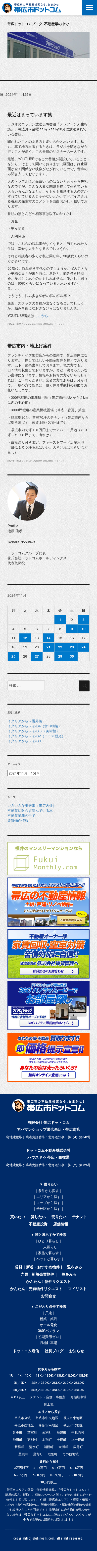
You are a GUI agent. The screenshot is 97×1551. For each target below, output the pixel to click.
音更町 (17, 1432)
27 (37, 656)
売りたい (58, 1217)
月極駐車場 (78, 1397)
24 (84, 646)
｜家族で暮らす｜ (48, 1253)
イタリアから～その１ (24, 740)
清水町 (34, 1447)
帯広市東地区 (73, 1418)
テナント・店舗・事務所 (47, 1397)
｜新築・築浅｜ (48, 1319)
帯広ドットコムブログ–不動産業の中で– (39, 23)
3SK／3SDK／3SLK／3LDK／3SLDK (57, 1390)
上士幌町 (77, 1440)
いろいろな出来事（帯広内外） (40, 324)
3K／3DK (19, 1390)
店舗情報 (60, 1224)
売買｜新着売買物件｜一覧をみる (49, 1274)
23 (72, 646)
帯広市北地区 (73, 1425)
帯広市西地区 (24, 1425)
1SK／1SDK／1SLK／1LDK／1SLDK (62, 1375)
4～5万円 (58, 1468)
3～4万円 (40, 1468)
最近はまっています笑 (29, 114)
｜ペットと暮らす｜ (48, 1259)
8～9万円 (56, 1475)
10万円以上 (48, 1482)
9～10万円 (75, 1475)
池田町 (17, 1440)
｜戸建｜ (48, 1313)
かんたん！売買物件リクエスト (36, 1289)
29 (60, 656)
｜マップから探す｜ (48, 1203)
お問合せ (48, 1296)
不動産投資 (38, 1224)
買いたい (17, 1217)
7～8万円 (38, 1475)
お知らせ (76, 1351)
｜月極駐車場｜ (48, 1343)
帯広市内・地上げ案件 (29, 345)
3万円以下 (21, 1468)
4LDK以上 (18, 1397)
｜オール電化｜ (48, 1325)
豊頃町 (23, 1454)
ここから (41, 315)
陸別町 (52, 1454)
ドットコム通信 (26, 1351)
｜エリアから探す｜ (48, 1197)
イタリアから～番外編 (24, 720)
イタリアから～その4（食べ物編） (34, 725)
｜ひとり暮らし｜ (48, 1241)
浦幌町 (48, 1447)
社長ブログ (54, 1351)
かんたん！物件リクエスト (48, 1281)
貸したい (38, 1217)
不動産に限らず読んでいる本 (30, 810)
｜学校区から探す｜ (48, 1209)
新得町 (19, 1447)
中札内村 (77, 1432)
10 (84, 628)
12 (25, 637)
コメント (60, 324)
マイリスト (77, 1289)
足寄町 (38, 1454)
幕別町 (47, 1432)
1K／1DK (24, 1375)
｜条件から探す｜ (48, 1191)
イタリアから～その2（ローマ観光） (36, 735)
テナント (79, 1217)
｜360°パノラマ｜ (48, 1331)
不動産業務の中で (21, 815)
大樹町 (63, 1447)
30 (72, 656)
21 (48, 646)
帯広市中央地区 (47, 1418)
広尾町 (78, 1447)
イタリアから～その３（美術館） (33, 730)
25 (13, 656)
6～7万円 (20, 1475)
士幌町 (61, 1440)
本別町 (47, 1440)
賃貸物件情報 (17, 820)
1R (11, 1375)
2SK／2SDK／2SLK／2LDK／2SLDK (57, 1383)
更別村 (32, 1440)
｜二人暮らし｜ (48, 1247)
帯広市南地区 (48, 1425)
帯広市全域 (22, 1418)
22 (60, 646)
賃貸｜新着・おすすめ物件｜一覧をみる (48, 1267)
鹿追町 (61, 1432)
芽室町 (32, 1432)
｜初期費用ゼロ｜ (48, 1337)
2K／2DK (19, 1383)
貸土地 (48, 1404)
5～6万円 (76, 1468)
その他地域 (70, 1454)
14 (48, 637)
